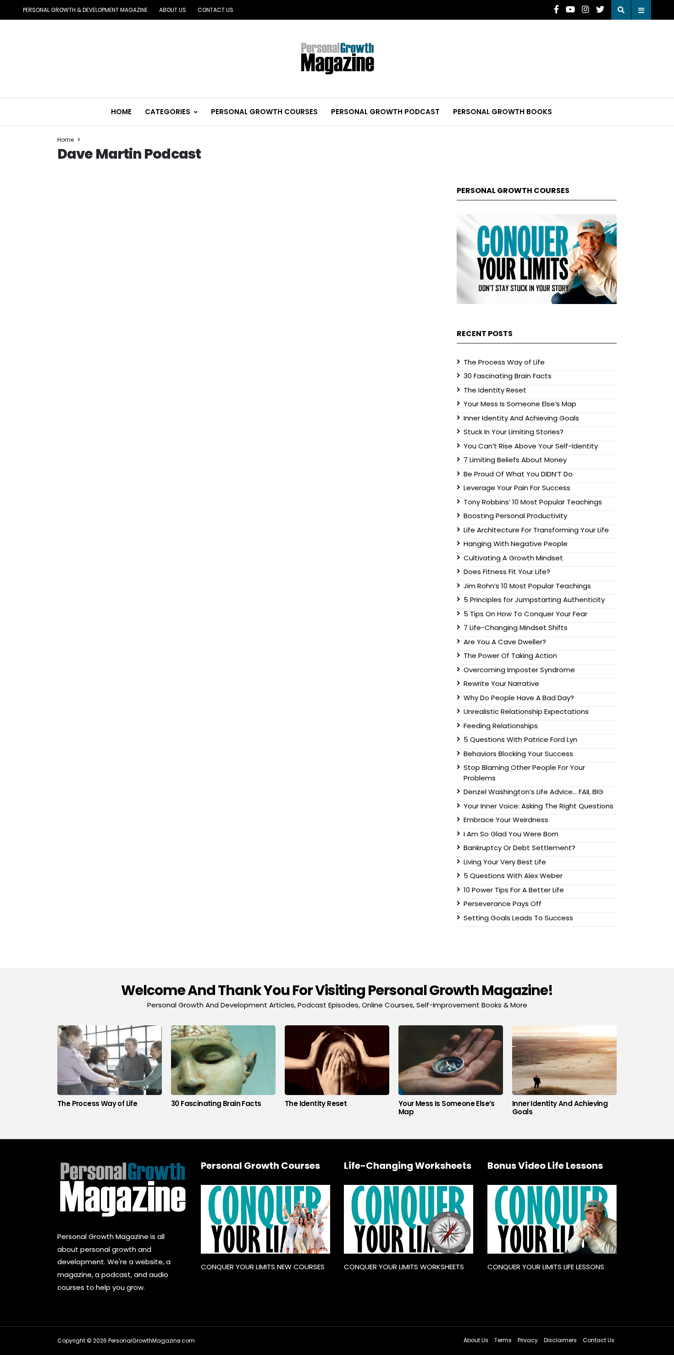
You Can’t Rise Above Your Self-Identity (531, 446)
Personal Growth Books (502, 111)
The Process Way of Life (504, 362)
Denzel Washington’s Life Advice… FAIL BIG (533, 791)
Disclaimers (560, 1340)
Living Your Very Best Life (505, 862)
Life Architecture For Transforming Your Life (536, 530)
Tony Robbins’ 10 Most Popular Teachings (533, 502)
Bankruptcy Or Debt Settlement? (519, 847)
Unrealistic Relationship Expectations (526, 711)
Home (121, 111)
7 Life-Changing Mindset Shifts (516, 627)
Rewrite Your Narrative (501, 683)
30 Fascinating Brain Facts (508, 376)
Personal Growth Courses (264, 111)
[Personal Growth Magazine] (122, 1189)
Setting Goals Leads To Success (518, 918)
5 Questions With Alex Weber (513, 875)
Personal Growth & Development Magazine (85, 10)
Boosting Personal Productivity (515, 515)
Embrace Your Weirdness (506, 819)
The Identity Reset (495, 390)
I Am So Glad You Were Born (511, 834)
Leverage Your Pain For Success (517, 487)
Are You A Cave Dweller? (505, 642)
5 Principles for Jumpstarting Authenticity (534, 599)
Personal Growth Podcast (385, 111)
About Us (172, 10)
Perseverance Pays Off (502, 903)
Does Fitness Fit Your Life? (507, 571)
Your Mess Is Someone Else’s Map (520, 404)
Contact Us (215, 10)
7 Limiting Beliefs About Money (515, 460)
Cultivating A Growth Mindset (513, 558)
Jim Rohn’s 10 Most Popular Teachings (527, 586)
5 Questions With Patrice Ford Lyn (520, 739)
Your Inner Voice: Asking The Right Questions (538, 806)
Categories (167, 111)
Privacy (528, 1340)
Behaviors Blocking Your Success (518, 753)
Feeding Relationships (501, 725)
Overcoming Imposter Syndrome (519, 670)
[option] (109, 1068)
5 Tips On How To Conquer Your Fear (525, 614)
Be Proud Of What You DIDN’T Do (518, 474)
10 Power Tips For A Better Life (514, 890)
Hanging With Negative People (516, 543)
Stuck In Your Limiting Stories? (514, 432)
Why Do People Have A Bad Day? (519, 697)
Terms (503, 1340)
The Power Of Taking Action (510, 655)
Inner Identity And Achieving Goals (521, 418)
